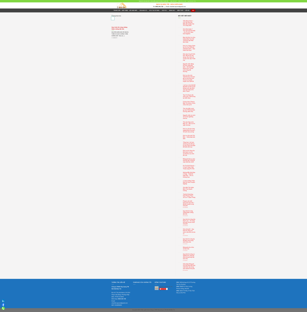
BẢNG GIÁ (172, 10)
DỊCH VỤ (164, 10)
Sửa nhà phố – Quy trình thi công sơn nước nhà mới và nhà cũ (189, 231)
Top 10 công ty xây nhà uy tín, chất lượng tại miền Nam (189, 96)
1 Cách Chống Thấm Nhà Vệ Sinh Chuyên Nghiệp (189, 182)
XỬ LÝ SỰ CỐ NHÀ (154, 10)
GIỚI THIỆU (125, 10)
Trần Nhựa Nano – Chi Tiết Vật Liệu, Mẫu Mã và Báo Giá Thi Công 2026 (188, 23)
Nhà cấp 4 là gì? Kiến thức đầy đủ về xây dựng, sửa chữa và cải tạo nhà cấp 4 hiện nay (189, 57)
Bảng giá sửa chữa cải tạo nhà (188, 248)
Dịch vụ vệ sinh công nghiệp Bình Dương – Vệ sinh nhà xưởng (189, 130)
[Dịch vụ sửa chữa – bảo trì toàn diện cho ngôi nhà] (126, 5)
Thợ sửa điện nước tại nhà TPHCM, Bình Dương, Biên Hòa (189, 110)
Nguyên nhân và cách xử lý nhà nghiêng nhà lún (189, 117)
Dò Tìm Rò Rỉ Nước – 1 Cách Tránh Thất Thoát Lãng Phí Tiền (189, 167)
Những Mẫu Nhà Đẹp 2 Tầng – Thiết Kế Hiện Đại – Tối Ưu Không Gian (189, 175)
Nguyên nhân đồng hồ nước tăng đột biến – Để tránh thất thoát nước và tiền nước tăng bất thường (188, 67)
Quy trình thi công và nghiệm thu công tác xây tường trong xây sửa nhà (189, 256)
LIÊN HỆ (187, 10)
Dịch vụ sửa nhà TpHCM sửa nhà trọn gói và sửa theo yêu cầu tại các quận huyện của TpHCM (189, 78)
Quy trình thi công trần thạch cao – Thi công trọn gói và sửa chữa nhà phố (189, 222)
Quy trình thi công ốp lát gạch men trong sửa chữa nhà (189, 240)
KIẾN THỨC (180, 10)
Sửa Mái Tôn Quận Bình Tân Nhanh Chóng (188, 189)
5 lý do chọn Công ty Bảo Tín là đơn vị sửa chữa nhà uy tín (189, 103)
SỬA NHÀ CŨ (143, 10)
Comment (185, 243)
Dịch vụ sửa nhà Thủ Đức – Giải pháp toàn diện (189, 137)
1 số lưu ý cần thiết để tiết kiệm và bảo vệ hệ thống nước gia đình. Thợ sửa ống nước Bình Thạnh (189, 88)
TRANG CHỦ (116, 10)
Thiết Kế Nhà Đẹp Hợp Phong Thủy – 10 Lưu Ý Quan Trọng (189, 196)
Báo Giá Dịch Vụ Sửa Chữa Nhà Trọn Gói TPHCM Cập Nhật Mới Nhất (189, 40)
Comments (185, 207)
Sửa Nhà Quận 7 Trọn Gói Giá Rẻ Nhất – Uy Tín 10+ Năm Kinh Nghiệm (189, 31)
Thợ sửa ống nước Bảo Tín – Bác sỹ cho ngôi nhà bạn (189, 123)
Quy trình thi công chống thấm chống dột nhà (188, 212)
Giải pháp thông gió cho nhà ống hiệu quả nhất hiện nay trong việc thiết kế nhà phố (189, 266)
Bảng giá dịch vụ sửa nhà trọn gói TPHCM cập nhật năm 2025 (189, 160)
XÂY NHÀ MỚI (133, 10)
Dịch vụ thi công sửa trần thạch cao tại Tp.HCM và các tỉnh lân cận (189, 153)
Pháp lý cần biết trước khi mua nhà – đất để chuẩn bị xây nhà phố (188, 203)
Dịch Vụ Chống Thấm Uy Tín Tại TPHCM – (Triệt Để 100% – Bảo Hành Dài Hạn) (189, 48)
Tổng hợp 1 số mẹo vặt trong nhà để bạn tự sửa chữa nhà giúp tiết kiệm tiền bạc (189, 145)
